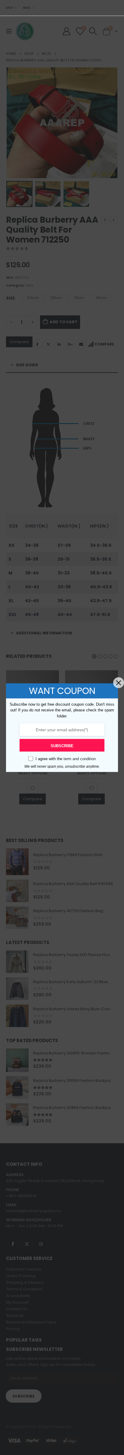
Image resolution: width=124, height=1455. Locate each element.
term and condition (80, 759)
